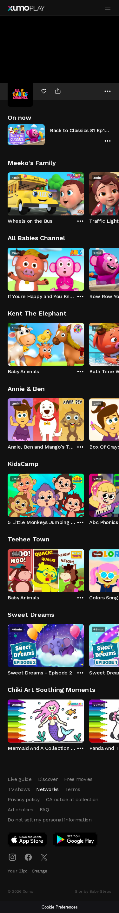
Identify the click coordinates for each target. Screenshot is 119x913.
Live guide (20, 779)
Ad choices (20, 810)
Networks (47, 789)
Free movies (78, 779)
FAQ (44, 810)
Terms (72, 789)
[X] (44, 857)
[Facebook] (28, 857)
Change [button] (39, 870)
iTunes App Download (27, 840)
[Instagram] (12, 857)
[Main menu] (107, 8)
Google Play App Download (75, 840)
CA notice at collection (72, 799)
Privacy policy (24, 799)
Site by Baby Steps (93, 891)
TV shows (19, 789)
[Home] (26, 8)
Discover (48, 779)
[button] (59, 134)
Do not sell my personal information (50, 820)
